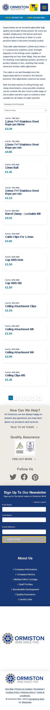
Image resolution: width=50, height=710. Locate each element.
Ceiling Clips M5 (15, 375)
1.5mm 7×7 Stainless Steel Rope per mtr (22, 146)
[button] (44, 7)
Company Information (26, 569)
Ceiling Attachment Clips (20, 306)
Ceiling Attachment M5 (19, 329)
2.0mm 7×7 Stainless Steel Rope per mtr (22, 192)
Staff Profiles (26, 584)
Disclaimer (39, 689)
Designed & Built (36, 699)
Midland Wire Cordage (26, 579)
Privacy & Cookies (23, 689)
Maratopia (26, 702)
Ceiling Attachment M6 (19, 352)
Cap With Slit (13, 283)
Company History (26, 574)
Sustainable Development (26, 589)
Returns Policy (28, 692)
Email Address (9, 527)
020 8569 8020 (39, 17)
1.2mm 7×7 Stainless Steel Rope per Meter (22, 123)
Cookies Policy (13, 692)
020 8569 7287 (17, 17)
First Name (7, 505)
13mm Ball (11, 167)
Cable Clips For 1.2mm (19, 236)
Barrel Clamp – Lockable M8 (23, 213)
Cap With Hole (14, 259)
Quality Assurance (25, 594)
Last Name (7, 515)
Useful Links (26, 599)
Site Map (9, 689)
